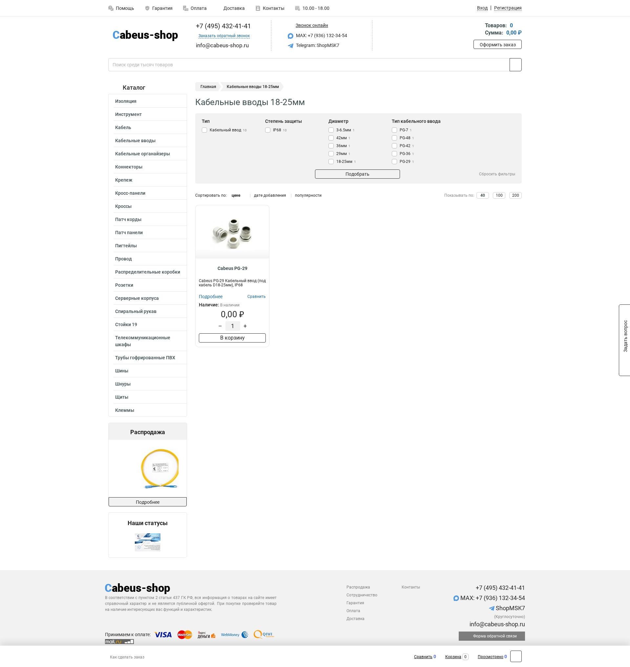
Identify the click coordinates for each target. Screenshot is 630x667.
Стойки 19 (126, 324)
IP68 (280, 130)
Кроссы (123, 206)
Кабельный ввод (228, 130)
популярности (308, 195)
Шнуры (123, 384)
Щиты (121, 397)
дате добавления (270, 195)
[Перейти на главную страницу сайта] (145, 35)
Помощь (125, 8)
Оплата (199, 8)
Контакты (273, 8)
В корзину (232, 338)
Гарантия (162, 8)
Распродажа (358, 587)
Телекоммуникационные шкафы (142, 341)
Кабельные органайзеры (142, 153)
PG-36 (407, 153)
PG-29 (407, 161)
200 (515, 195)
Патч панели (129, 232)
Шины (121, 370)
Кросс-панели (130, 193)
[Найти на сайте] (516, 64)
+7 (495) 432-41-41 (222, 26)
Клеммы (124, 410)
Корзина (453, 657)
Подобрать (357, 174)
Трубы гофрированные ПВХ (145, 357)
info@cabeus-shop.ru (496, 624)
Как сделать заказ (127, 657)
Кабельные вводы (135, 140)
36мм (343, 146)
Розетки (124, 285)
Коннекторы (128, 166)
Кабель (123, 127)
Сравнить (423, 657)
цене (236, 195)
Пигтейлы (126, 245)
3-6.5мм (345, 130)
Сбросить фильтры (497, 174)
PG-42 (407, 146)
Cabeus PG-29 (232, 268)
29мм (343, 153)
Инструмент (128, 114)
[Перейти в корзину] (478, 29)
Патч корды (128, 219)
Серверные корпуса (137, 298)
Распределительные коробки (147, 272)
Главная (208, 86)
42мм (343, 138)
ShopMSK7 (509, 608)
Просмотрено (490, 657)
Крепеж (123, 180)
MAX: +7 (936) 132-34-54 (321, 35)
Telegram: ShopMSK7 (317, 45)
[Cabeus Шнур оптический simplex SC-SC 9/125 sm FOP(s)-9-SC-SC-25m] (147, 468)
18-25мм (346, 161)
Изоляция (125, 101)
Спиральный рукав (136, 311)
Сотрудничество (361, 595)
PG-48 (407, 138)
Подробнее (147, 502)
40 (482, 195)
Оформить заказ (498, 44)
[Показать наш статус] (147, 542)
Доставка (233, 8)
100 (499, 195)
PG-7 (406, 130)
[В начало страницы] (516, 656)
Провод (123, 258)
